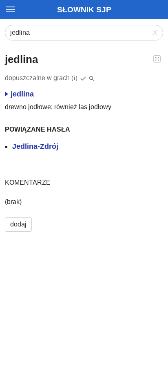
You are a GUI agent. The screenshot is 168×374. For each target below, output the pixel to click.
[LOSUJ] (157, 58)
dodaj (18, 224)
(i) (74, 77)
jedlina (22, 94)
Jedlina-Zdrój (35, 146)
